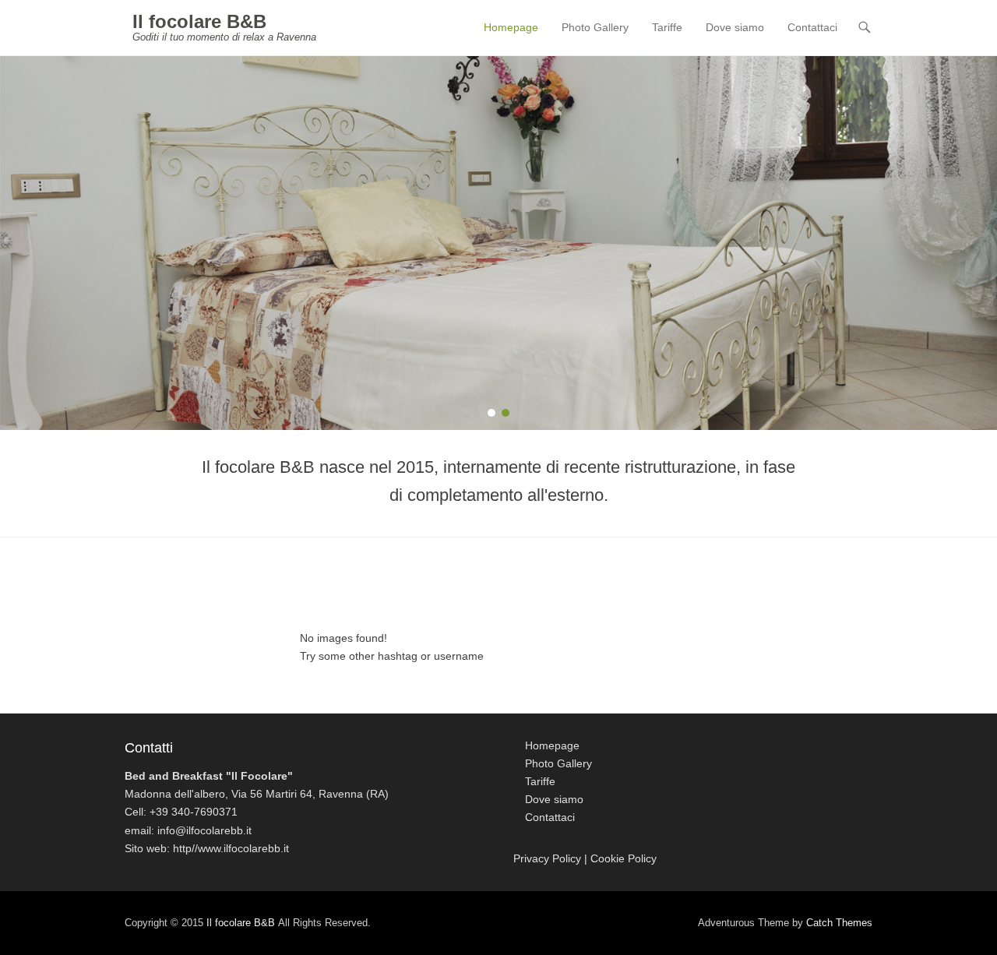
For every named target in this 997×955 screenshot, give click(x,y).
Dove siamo (735, 27)
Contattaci (812, 27)
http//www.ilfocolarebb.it (231, 848)
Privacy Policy (547, 858)
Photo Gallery (595, 27)
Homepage (511, 27)
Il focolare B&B (199, 21)
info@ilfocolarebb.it (204, 830)
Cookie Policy (623, 858)
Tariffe (667, 27)
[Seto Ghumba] (498, 243)
